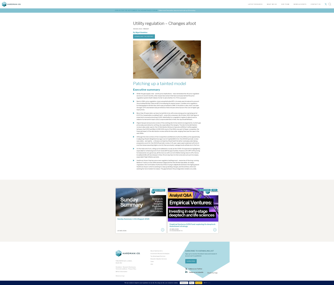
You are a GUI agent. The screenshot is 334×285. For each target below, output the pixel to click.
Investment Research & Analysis (159, 253)
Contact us (316, 4)
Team (152, 261)
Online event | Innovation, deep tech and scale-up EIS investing (177, 10)
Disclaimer (119, 267)
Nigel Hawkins (141, 32)
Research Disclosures (129, 267)
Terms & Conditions (121, 269)
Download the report (144, 36)
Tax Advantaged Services (157, 256)
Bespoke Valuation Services (158, 259)
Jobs (151, 264)
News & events (300, 4)
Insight (146, 29)
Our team (285, 4)
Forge (123, 276)
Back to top (212, 273)
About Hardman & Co (156, 251)
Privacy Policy (132, 269)
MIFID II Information (121, 271)
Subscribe (191, 261)
